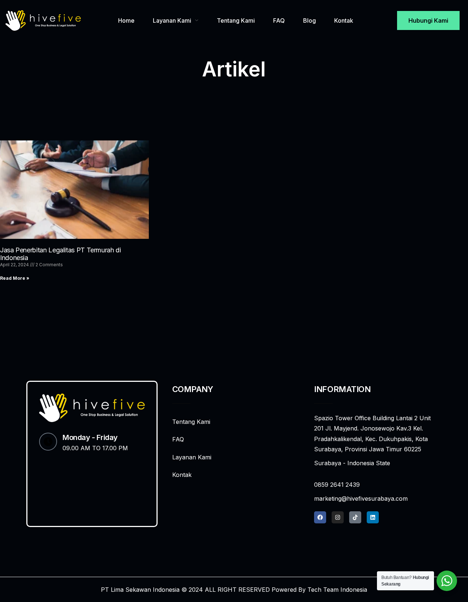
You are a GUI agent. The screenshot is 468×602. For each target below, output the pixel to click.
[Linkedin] (373, 517)
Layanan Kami (172, 20)
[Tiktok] (355, 517)
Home (126, 20)
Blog (309, 20)
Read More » (14, 278)
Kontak (343, 20)
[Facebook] (320, 517)
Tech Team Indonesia (337, 589)
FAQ (279, 20)
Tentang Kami (236, 20)
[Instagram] (338, 517)
